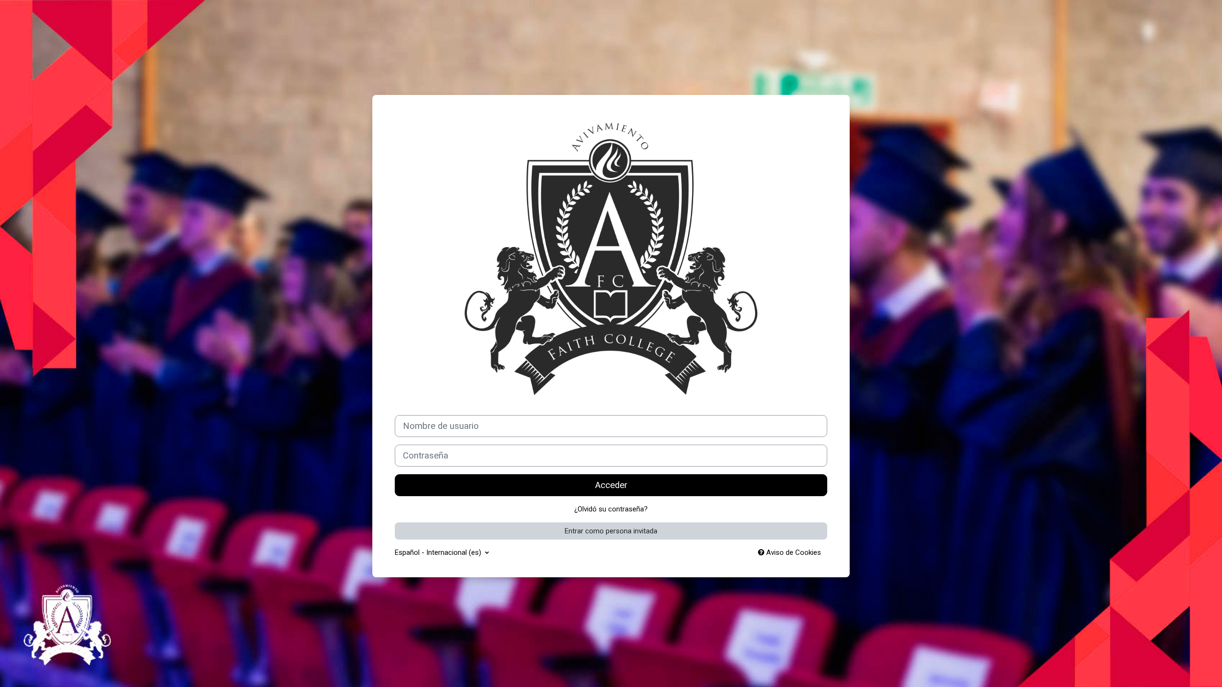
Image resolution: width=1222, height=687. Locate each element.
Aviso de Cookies (792, 552)
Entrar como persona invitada (611, 531)
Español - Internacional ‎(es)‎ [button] (439, 552)
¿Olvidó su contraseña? (611, 509)
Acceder (611, 485)
